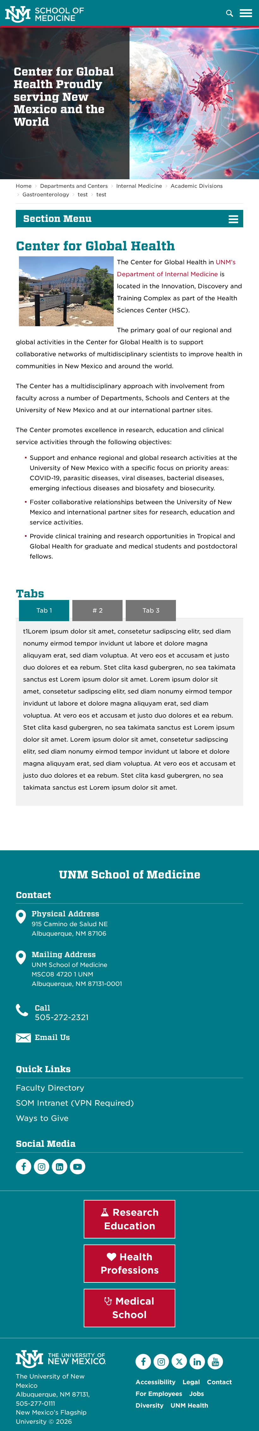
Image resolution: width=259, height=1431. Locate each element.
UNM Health (189, 1405)
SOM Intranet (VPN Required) (75, 1103)
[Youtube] (77, 1166)
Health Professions (129, 1263)
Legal (191, 1382)
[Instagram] (41, 1166)
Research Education (131, 1219)
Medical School (133, 1307)
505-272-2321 (61, 1017)
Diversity (150, 1405)
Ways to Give (42, 1118)
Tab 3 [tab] (151, 610)
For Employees (159, 1393)
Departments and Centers (74, 186)
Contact (219, 1382)
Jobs (196, 1393)
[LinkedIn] (59, 1166)
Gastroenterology (45, 195)
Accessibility (156, 1382)
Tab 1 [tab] (44, 610)
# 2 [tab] (98, 610)
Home (24, 186)
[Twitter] (179, 1361)
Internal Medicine (139, 186)
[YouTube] (215, 1361)
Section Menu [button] (57, 218)
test (83, 195)
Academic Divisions (197, 186)
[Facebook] (23, 1166)
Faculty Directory (50, 1088)
